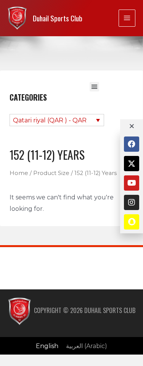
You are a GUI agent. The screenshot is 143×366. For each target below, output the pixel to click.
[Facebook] (131, 144)
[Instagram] (131, 202)
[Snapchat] (131, 222)
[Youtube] (131, 183)
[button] (95, 87)
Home (19, 173)
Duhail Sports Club (57, 18)
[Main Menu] (127, 18)
